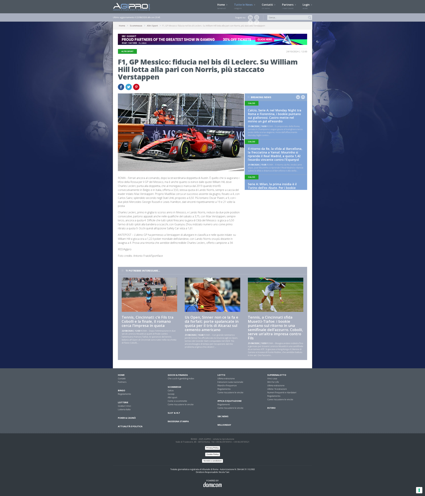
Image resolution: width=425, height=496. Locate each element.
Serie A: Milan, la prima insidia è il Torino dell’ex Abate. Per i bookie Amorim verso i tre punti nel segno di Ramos (275, 189)
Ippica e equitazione (229, 400)
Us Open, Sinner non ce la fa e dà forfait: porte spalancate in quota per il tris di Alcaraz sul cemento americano (212, 323)
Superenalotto (276, 374)
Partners (288, 6)
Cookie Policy (213, 454)
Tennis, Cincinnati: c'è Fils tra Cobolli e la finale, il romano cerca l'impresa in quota (147, 321)
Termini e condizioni (212, 461)
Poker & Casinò (127, 417)
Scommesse (136, 25)
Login (306, 6)
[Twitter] (256, 22)
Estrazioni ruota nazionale (230, 381)
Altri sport (172, 397)
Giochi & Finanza (178, 374)
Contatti (268, 6)
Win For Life (273, 381)
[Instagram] (256, 17)
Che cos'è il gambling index (181, 378)
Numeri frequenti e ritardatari (281, 392)
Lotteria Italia (124, 409)
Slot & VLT (174, 412)
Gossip (171, 393)
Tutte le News (243, 6)
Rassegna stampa (178, 421)
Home (221, 6)
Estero (271, 407)
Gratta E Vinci (124, 405)
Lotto (221, 374)
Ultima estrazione (226, 378)
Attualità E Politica (130, 426)
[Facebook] (250, 22)
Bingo (121, 390)
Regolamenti (223, 404)
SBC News (222, 416)
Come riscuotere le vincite (181, 404)
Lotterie (123, 402)
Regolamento (124, 393)
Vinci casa (272, 378)
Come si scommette (177, 400)
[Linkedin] (250, 17)
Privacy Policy (212, 448)
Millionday (224, 424)
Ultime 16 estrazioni (277, 388)
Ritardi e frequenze (227, 385)
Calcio (171, 390)
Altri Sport (152, 25)
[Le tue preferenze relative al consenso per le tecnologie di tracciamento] (419, 490)
